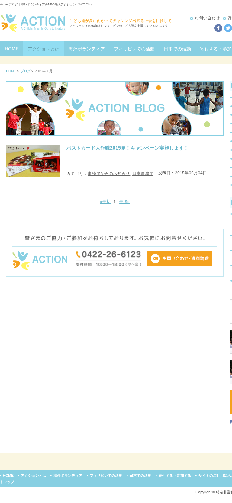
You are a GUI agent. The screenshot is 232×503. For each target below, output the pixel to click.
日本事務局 (142, 173)
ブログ (26, 71)
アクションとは (44, 48)
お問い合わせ (207, 17)
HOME (12, 48)
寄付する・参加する (175, 475)
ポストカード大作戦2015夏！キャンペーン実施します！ (127, 147)
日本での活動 (177, 48)
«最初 (105, 201)
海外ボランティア (87, 48)
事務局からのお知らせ (109, 173)
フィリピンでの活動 (134, 48)
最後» (124, 201)
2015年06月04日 (191, 172)
